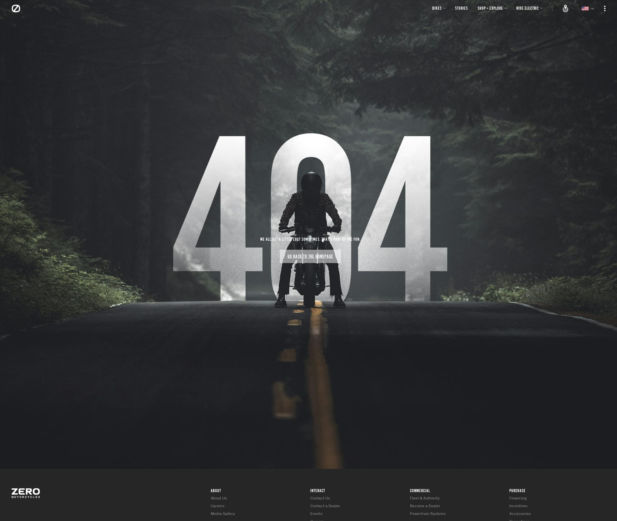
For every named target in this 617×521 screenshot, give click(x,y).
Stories (461, 8)
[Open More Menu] (604, 8)
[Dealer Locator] (565, 8)
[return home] (16, 8)
